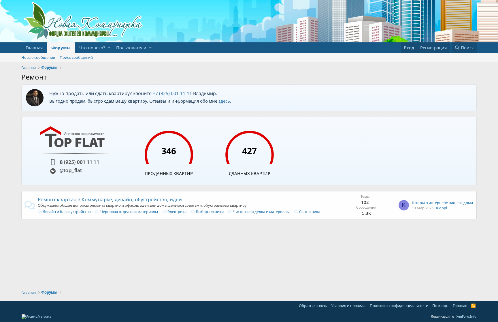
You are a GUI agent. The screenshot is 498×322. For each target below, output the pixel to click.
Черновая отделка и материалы (129, 211)
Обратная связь (313, 305)
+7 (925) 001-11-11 (172, 93)
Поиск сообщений (76, 57)
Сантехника (309, 211)
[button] (109, 47)
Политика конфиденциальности (399, 305)
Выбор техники (210, 211)
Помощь (440, 305)
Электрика (176, 211)
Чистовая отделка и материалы (261, 211)
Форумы (61, 47)
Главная (34, 47)
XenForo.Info (466, 316)
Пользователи (131, 47)
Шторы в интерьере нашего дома (442, 202)
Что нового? (92, 47)
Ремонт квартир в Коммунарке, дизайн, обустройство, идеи (110, 199)
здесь (224, 101)
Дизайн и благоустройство (67, 211)
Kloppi (441, 207)
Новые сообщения (38, 57)
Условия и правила (348, 305)
